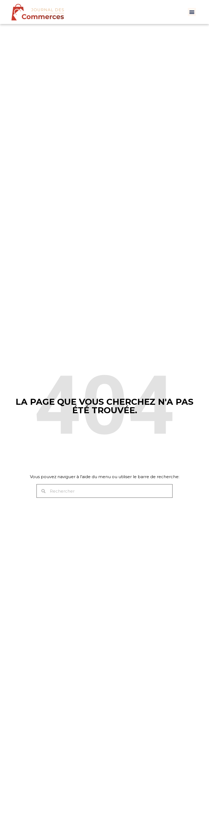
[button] (192, 12)
